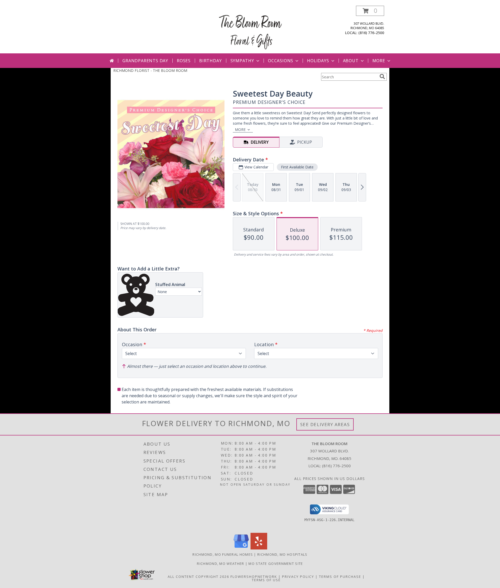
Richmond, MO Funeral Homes (222, 554)
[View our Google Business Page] (241, 548)
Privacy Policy (298, 576)
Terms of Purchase (340, 576)
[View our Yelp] (259, 548)
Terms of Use (266, 580)
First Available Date (297, 167)
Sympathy (242, 61)
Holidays (318, 61)
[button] (370, 11)
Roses (184, 61)
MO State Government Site (275, 563)
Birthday (210, 61)
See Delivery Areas (325, 424)
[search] (382, 76)
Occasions (280, 61)
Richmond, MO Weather (220, 563)
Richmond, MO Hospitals (282, 554)
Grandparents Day (145, 61)
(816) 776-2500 (371, 32)
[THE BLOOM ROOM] (250, 29)
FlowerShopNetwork (253, 576)
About (351, 61)
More (378, 61)
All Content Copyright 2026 (198, 576)
